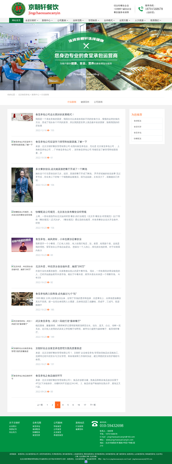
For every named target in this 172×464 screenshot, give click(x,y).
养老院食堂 (58, 435)
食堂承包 (137, 132)
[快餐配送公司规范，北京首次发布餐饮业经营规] (22, 217)
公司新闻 (98, 101)
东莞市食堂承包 (45, 454)
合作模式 (108, 20)
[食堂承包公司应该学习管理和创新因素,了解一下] (22, 147)
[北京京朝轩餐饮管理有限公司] (36, 9)
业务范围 (77, 20)
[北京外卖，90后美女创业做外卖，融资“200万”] (22, 271)
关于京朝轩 (14, 423)
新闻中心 (46, 20)
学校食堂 (57, 426)
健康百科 (85, 101)
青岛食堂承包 (67, 454)
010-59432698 (111, 425)
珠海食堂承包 (150, 454)
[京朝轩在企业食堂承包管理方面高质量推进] (22, 353)
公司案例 (61, 20)
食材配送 (137, 120)
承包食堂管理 (91, 459)
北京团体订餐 (84, 456)
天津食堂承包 (57, 454)
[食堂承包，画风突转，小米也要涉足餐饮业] (22, 245)
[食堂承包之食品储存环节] (22, 381)
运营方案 (123, 20)
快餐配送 (137, 138)
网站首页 (16, 20)
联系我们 (154, 20)
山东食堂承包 (139, 454)
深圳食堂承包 (110, 454)
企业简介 (13, 426)
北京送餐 (93, 456)
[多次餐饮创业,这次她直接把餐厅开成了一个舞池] (22, 185)
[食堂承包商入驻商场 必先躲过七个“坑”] (22, 299)
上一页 (40, 405)
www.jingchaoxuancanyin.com (119, 439)
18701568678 (154, 9)
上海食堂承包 (78, 454)
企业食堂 (57, 432)
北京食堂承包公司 (32, 454)
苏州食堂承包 (100, 454)
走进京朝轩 (30, 20)
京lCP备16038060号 (55, 459)
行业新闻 (45, 94)
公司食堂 (57, 429)
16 (79, 405)
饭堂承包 (130, 454)
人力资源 (139, 20)
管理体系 (92, 20)
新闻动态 (80, 423)
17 (85, 405)
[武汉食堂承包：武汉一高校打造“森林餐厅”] (22, 326)
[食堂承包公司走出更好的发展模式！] (22, 117)
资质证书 (13, 429)
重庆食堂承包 (89, 454)
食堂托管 (137, 126)
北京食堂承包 (24, 94)
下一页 (93, 405)
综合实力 (13, 432)
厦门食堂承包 (121, 454)
